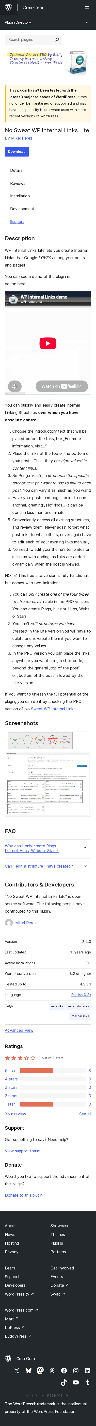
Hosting (12, 1243)
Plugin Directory (18, 22)
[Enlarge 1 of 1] (84, 737)
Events (56, 1276)
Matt (12, 1318)
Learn (10, 1268)
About (10, 1225)
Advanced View (19, 1030)
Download (17, 151)
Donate (59, 1285)
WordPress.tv (19, 1294)
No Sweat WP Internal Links (50, 708)
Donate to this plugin (24, 1195)
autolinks (57, 1006)
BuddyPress (18, 1336)
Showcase (59, 1225)
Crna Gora (25, 1358)
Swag (57, 1294)
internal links (80, 1016)
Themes (57, 1234)
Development (22, 208)
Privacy (11, 1251)
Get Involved (62, 1268)
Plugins (56, 1243)
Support (17, 221)
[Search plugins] (57, 40)
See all (85, 1113)
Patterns (58, 1251)
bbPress (15, 1327)
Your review (15, 1113)
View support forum (22, 1150)
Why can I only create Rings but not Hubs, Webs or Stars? (32, 848)
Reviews (17, 183)
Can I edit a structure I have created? (39, 866)
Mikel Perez (21, 138)
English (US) (81, 995)
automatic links (78, 1006)
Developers (15, 1285)
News (10, 1234)
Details (16, 170)
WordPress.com (21, 1310)
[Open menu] (88, 7)
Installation (20, 195)
